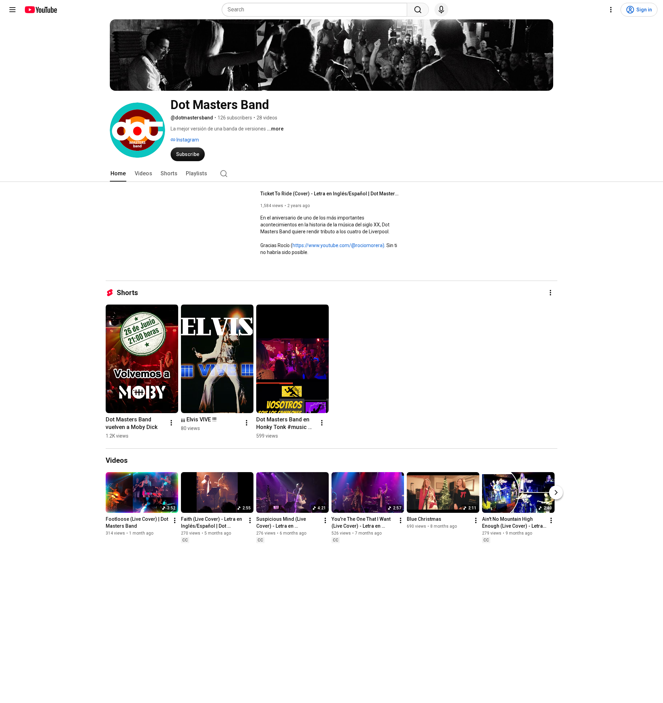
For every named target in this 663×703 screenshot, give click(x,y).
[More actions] (550, 293)
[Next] (556, 492)
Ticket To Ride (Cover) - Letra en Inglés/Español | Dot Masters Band (329, 193)
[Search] (418, 10)
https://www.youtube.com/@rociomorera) (338, 245)
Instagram (187, 140)
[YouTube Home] (40, 9)
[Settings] (611, 10)
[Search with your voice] (441, 10)
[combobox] (316, 10)
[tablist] (331, 173)
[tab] (118, 173)
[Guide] (12, 10)
